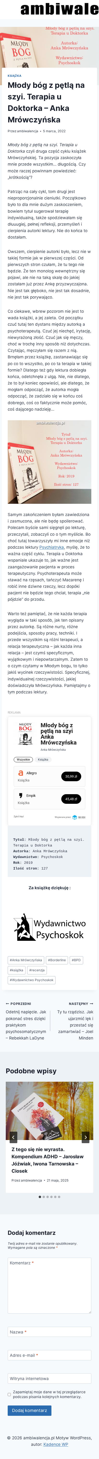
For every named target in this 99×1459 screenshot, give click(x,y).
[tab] (40, 1197)
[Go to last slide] (13, 1137)
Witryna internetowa (29, 1378)
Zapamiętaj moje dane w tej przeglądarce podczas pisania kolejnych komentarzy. (49, 1394)
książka (16, 970)
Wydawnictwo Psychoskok (31, 980)
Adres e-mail (24, 1355)
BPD (76, 960)
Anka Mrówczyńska (26, 960)
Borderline (57, 960)
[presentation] (49, 1111)
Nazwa (18, 1332)
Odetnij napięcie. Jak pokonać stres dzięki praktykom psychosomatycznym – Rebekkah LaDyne (26, 1021)
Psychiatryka (51, 547)
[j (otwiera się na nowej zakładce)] (49, 927)
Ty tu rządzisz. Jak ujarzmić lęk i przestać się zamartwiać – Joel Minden (75, 1021)
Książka (14, 76)
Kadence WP (55, 1444)
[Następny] (85, 1137)
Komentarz (22, 1263)
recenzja (37, 970)
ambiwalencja (27, 131)
